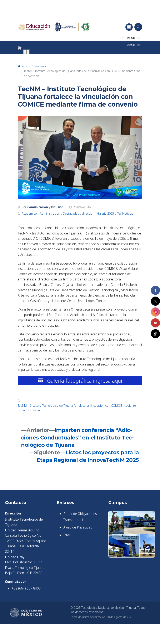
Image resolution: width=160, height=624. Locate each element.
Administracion (50, 213)
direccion (88, 213)
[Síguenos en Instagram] (155, 312)
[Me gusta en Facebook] (155, 290)
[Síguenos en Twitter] (155, 301)
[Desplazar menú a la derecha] (28, 52)
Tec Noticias (125, 213)
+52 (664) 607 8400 (26, 588)
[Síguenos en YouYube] (155, 322)
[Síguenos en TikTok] (155, 333)
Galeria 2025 (105, 213)
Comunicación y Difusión (45, 207)
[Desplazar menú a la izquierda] (24, 52)
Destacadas (71, 213)
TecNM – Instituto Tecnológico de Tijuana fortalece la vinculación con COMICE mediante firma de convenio (77, 408)
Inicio (24, 66)
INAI (66, 535)
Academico (41, 66)
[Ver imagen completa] (80, 157)
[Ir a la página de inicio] (19, 48)
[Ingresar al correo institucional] (129, 27)
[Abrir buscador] (138, 27)
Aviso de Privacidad (77, 527)
